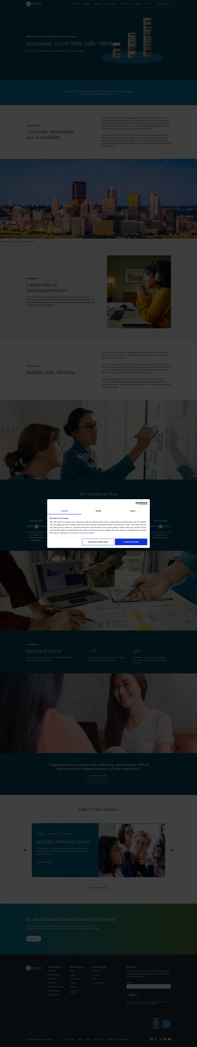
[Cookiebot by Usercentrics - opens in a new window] (137, 503)
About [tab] (132, 511)
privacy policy (112, 527)
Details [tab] (98, 511)
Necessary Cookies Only (98, 542)
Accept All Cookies (131, 542)
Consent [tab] (64, 511)
